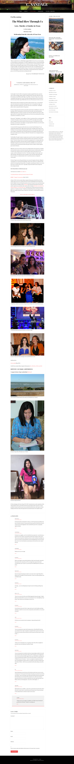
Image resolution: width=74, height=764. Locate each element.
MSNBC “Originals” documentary (17, 177)
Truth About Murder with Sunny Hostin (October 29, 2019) (22, 174)
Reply (15, 544)
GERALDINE (16, 685)
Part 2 (25, 171)
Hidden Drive (40, 11)
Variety (40, 185)
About (54, 104)
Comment (13, 716)
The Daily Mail (20, 187)
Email (12, 736)
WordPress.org (51, 125)
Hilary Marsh (51, 92)
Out (38, 185)
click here (29, 372)
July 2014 (40, 366)
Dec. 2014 (32, 366)
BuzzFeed (26, 184)
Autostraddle (13, 363)
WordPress (42, 760)
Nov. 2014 (36, 366)
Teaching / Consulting (50, 11)
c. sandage (37, 4)
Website (12, 741)
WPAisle (36, 760)
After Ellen (35, 185)
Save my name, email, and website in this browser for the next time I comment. (25, 748)
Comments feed (51, 123)
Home (20, 11)
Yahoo (24, 187)
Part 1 (21, 171)
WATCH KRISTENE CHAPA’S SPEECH (27, 194)
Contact (26, 11)
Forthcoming (33, 11)
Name (12, 731)
